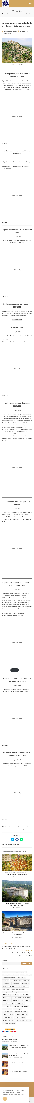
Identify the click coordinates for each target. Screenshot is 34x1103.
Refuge (24, 1006)
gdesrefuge (4, 575)
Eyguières (6, 983)
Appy (5, 975)
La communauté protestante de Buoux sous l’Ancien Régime (17, 933)
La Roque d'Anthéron (10, 992)
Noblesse (16, 1000)
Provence (20, 1003)
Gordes (10, 844)
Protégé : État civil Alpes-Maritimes (18, 1071)
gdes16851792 (5, 494)
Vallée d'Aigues (20, 1017)
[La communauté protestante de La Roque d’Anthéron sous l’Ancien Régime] (5, 1047)
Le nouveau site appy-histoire (9, 1039)
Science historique (20, 1011)
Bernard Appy (7, 33)
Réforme (17, 1009)
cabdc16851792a (6, 670)
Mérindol (6, 1000)
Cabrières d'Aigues (9, 977)
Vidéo (15, 1020)
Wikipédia (20, 65)
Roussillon (7, 1009)
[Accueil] (2, 13)
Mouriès (26, 997)
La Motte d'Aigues (18, 989)
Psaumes (6, 1006)
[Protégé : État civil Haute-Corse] (5, 1064)
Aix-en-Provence (20, 972)
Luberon (6, 994)
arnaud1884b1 (5, 143)
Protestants (16, 844)
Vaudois (6, 1020)
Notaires (26, 1000)
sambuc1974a (5, 296)
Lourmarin (23, 992)
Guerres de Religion (10, 986)
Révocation (7, 1011)
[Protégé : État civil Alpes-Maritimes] (5, 1072)
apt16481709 (5, 395)
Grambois (25, 983)
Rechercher (4, 960)
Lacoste (6, 989)
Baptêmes (14, 975)
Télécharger (14, 670)
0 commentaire (13, 1041)
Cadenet (21, 977)
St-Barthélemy (8, 1014)
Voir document (17, 320)
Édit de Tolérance (9, 1023)
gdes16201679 (5, 222)
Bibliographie (26, 975)
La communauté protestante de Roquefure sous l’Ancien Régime (17, 904)
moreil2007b (4, 819)
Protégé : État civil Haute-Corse (17, 1063)
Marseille (17, 997)
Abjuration (7, 972)
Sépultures (7, 1017)
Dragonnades (24, 980)
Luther (15, 994)
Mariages (6, 997)
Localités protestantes (10, 31)
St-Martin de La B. (21, 1014)
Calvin (5, 980)
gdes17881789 (5, 745)
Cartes (14, 980)
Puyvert (15, 1006)
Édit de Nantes (25, 1020)
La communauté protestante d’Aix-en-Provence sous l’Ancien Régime (17, 873)
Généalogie (23, 986)
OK (5, 1099)
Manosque (24, 994)
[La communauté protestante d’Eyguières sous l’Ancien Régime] (5, 1055)
